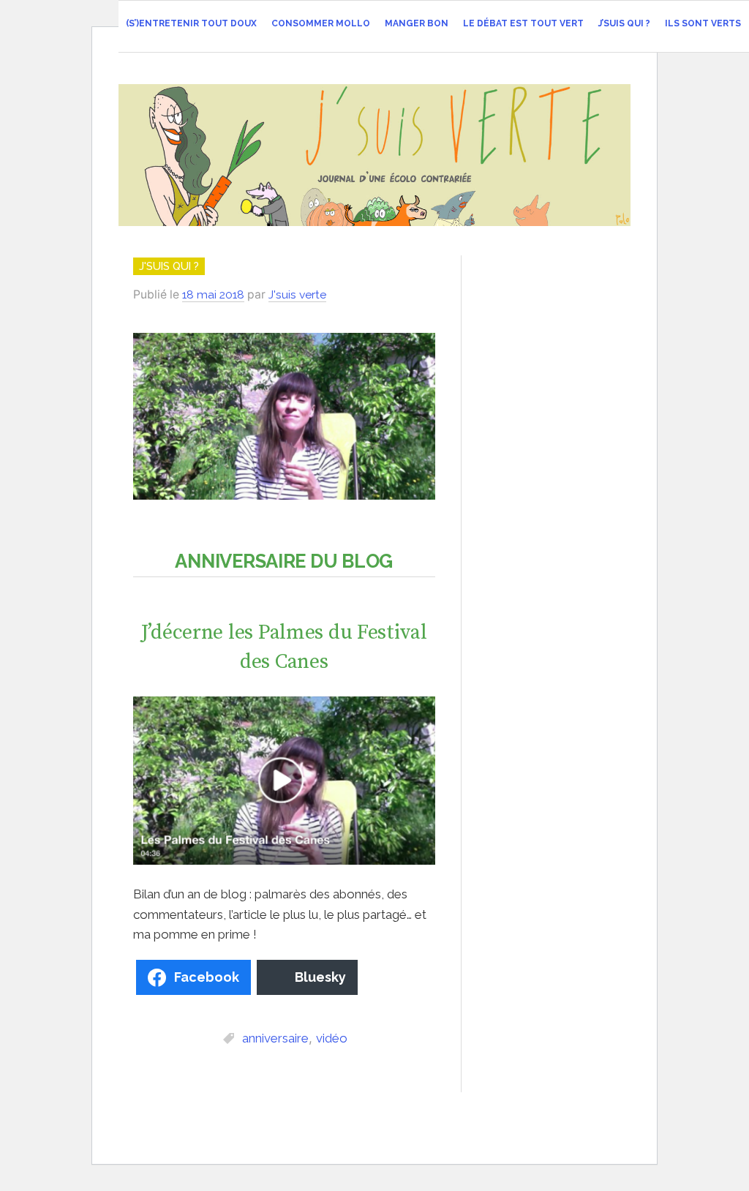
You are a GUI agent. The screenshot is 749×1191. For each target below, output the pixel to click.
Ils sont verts (703, 23)
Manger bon (416, 23)
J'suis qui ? (169, 266)
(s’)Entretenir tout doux (191, 23)
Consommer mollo (320, 23)
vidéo (331, 1038)
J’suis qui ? (624, 23)
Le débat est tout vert (523, 23)
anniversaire (275, 1038)
